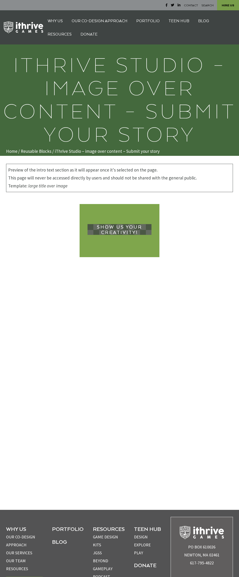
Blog (59, 541)
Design (141, 537)
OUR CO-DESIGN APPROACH (99, 20)
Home (12, 151)
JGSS (97, 552)
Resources (17, 568)
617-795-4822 (202, 563)
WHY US (55, 20)
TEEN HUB (179, 20)
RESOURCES (60, 34)
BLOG (203, 20)
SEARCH (207, 5)
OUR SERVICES (19, 552)
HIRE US (228, 5)
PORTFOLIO (148, 20)
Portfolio (68, 528)
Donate (145, 565)
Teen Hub (147, 528)
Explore (142, 545)
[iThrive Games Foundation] (23, 27)
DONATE (89, 34)
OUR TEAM (16, 560)
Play (138, 552)
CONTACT (191, 5)
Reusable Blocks (36, 151)
